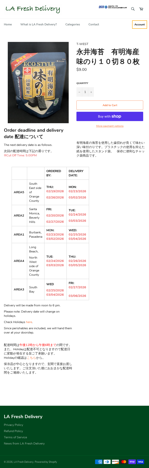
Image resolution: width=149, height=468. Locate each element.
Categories (72, 24)
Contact (93, 24)
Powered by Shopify (46, 462)
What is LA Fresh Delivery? (38, 24)
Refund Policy (13, 431)
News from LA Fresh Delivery (24, 443)
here (29, 322)
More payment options (110, 126)
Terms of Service (15, 437)
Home (8, 24)
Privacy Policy (13, 425)
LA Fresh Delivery (24, 462)
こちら (31, 358)
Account (139, 24)
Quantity (82, 83)
